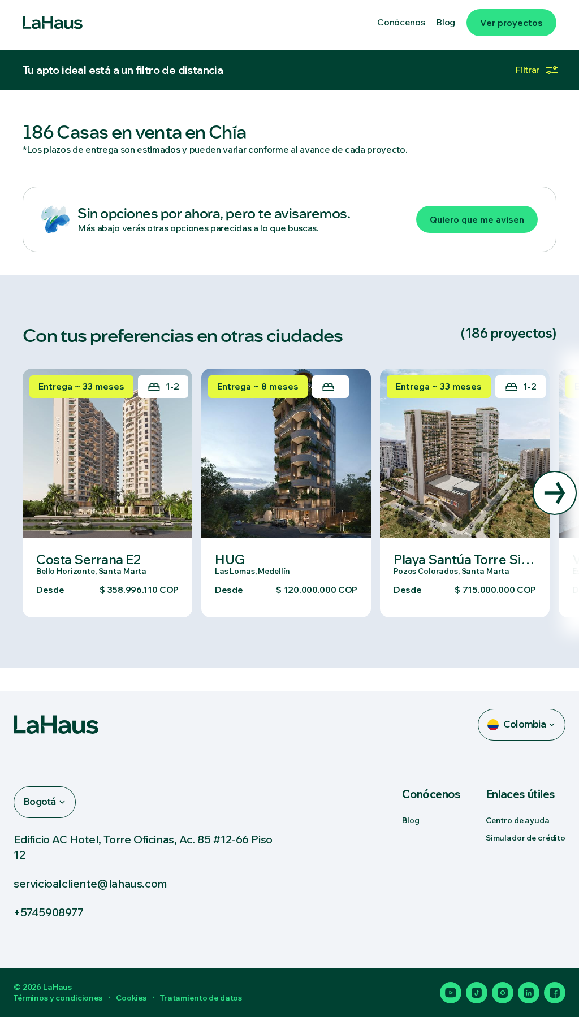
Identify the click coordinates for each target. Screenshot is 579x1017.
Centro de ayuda (518, 820)
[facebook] (554, 992)
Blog (410, 820)
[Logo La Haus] (53, 22)
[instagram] (502, 992)
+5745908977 (49, 912)
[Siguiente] (554, 492)
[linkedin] (528, 992)
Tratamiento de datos (201, 998)
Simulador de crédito (525, 838)
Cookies (131, 998)
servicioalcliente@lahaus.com (90, 883)
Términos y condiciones (58, 998)
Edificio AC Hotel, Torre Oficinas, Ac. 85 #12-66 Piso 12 (143, 847)
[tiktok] (476, 992)
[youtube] (450, 992)
